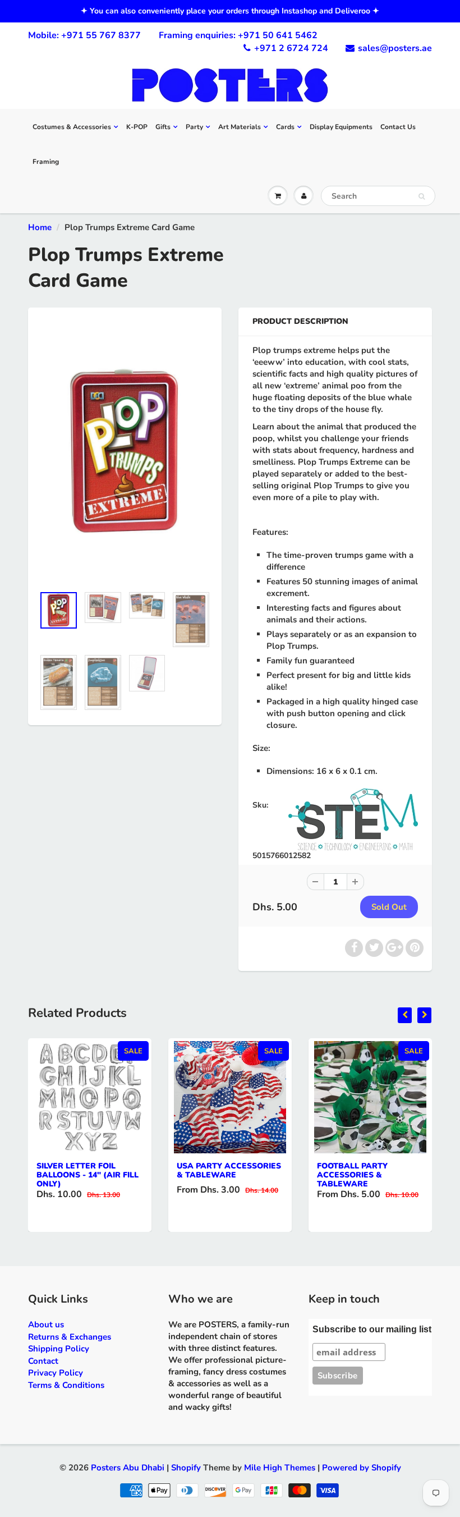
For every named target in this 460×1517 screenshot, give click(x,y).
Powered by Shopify (361, 1467)
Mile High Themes (279, 1467)
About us (46, 1324)
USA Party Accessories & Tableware (229, 1170)
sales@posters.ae (395, 48)
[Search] (421, 196)
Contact (43, 1361)
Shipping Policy (58, 1348)
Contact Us (398, 126)
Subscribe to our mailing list (371, 1329)
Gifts (163, 126)
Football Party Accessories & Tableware (352, 1175)
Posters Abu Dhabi (127, 1467)
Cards (285, 126)
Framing (46, 161)
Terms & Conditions (66, 1385)
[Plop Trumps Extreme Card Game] (124, 452)
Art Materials (239, 126)
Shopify (186, 1467)
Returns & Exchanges (69, 1336)
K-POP (137, 126)
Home (40, 227)
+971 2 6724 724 (291, 48)
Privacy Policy (55, 1372)
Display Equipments (341, 126)
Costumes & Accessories (72, 126)
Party (194, 126)
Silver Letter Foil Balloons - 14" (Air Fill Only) (87, 1175)
